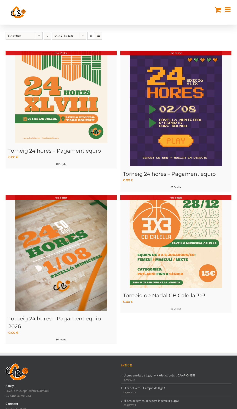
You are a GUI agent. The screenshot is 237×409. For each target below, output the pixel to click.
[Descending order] (47, 36)
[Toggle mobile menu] (228, 9)
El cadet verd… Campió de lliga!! (144, 388)
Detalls (62, 164)
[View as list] (98, 35)
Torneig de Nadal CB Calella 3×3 (164, 295)
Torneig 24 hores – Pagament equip (54, 151)
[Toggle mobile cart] (218, 9)
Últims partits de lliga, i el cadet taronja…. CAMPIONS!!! (159, 375)
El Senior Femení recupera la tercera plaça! (151, 401)
